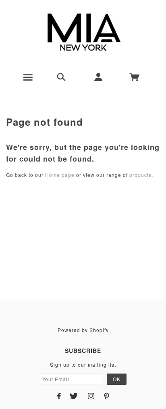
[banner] (83, 32)
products (140, 174)
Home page (60, 174)
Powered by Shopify (83, 329)
